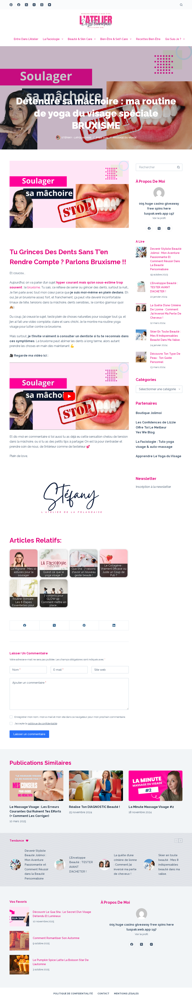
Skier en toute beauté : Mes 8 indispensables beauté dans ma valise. (165, 335)
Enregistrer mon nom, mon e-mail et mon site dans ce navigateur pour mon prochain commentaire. (70, 717)
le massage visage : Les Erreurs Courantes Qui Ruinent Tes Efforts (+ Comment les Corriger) (35, 811)
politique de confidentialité (42, 723)
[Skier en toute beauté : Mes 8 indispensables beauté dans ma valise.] (141, 335)
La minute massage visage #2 (151, 807)
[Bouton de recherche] (178, 167)
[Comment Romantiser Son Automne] (19, 941)
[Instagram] (34, 4)
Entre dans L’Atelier (26, 39)
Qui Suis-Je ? (173, 39)
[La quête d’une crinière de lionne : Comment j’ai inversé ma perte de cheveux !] (141, 308)
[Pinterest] (11, 4)
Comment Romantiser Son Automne (56, 938)
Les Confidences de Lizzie (156, 422)
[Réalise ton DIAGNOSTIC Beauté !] (96, 786)
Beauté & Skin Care (80, 39)
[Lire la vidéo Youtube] (69, 396)
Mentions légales (126, 993)
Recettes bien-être (148, 39)
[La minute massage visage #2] (155, 786)
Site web (100, 669)
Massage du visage (124, 137)
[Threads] (41, 4)
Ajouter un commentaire (29, 682)
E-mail (58, 669)
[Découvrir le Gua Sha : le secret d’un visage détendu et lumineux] (19, 917)
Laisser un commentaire (29, 734)
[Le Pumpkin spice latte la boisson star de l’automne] (19, 964)
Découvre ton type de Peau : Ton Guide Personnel (165, 357)
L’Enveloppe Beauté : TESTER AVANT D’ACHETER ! (164, 287)
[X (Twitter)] (26, 4)
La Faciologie (51, 39)
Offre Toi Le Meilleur (151, 427)
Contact (103, 993)
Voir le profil (159, 218)
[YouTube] (49, 4)
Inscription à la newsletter (153, 487)
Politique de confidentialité (73, 993)
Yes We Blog (145, 432)
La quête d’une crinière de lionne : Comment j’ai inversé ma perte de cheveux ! (125, 865)
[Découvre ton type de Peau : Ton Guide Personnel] (141, 357)
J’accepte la (35, 723)
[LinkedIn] (114, 625)
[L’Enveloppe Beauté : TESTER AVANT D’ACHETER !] (141, 286)
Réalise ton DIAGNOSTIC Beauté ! (94, 807)
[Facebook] (18, 4)
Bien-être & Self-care (114, 39)
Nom (16, 669)
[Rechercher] (181, 5)
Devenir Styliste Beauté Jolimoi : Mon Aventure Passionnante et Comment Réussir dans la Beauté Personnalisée (36, 864)
